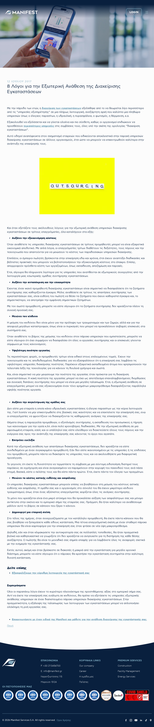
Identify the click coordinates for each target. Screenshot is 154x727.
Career (82, 671)
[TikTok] (146, 720)
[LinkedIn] (141, 720)
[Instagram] (130, 720)
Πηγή (10, 625)
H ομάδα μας (86, 676)
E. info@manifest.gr (51, 671)
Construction (125, 666)
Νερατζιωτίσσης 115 (51, 676)
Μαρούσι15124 (49, 682)
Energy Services (126, 676)
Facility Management (129, 671)
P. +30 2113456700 (50, 666)
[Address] (151, 720)
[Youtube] (136, 720)
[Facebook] (126, 720)
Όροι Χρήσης (64, 720)
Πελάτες (83, 682)
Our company (86, 666)
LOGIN (134, 12)
